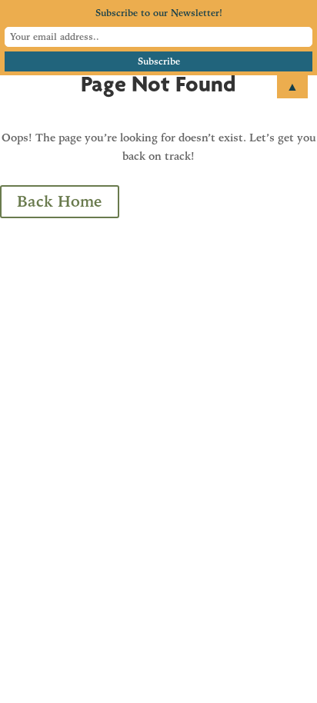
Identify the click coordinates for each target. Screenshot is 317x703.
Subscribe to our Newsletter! (158, 13)
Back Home (59, 201)
